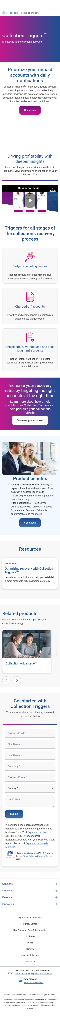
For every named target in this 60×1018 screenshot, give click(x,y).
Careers (30, 949)
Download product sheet (30, 420)
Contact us (30, 110)
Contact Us (30, 961)
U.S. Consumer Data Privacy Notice (30, 930)
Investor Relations (30, 955)
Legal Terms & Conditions (30, 917)
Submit (14, 813)
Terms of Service (45, 856)
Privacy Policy (28, 856)
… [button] (3, 12)
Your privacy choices (34, 982)
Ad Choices (30, 936)
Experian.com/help (38, 832)
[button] (6, 680)
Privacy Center (30, 924)
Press (30, 942)
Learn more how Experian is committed (33, 973)
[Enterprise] (14, 5)
